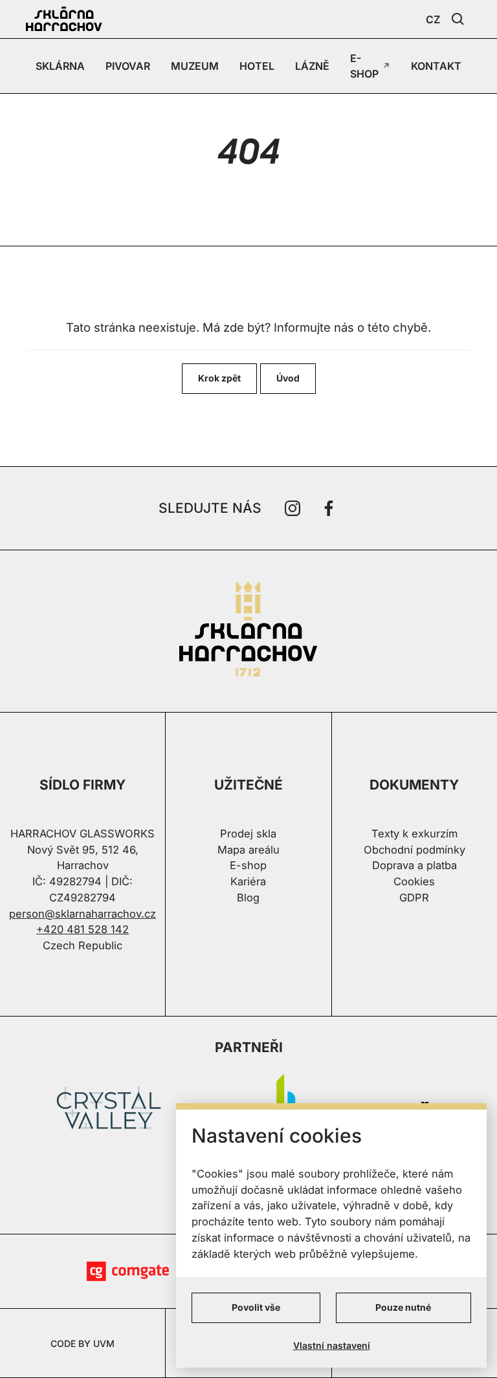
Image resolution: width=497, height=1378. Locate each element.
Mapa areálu (248, 849)
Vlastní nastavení (331, 1345)
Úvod (288, 377)
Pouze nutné (403, 1307)
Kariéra (248, 881)
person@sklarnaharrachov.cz (82, 913)
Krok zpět (219, 377)
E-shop (248, 865)
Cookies (414, 881)
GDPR (414, 897)
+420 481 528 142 (82, 929)
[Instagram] (292, 508)
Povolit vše (256, 1307)
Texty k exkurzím (414, 833)
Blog (248, 897)
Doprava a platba (414, 865)
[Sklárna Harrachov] (248, 631)
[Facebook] (328, 508)
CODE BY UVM (82, 1343)
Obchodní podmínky (414, 849)
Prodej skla (248, 833)
